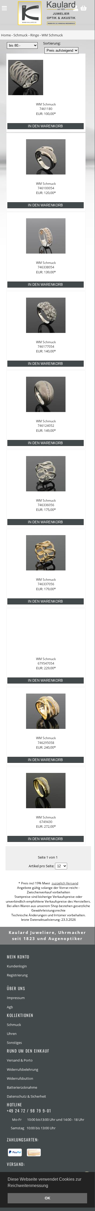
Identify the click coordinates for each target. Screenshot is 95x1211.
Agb (10, 1007)
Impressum (16, 997)
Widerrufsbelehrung (22, 1069)
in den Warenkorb (45, 126)
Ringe (34, 35)
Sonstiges (14, 1042)
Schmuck (20, 35)
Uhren (12, 1033)
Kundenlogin (17, 966)
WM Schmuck (52, 35)
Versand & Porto (20, 1060)
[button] (50, 1186)
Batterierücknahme (22, 1087)
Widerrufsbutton (20, 1078)
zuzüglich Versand (65, 883)
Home (6, 35)
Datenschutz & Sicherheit (26, 1096)
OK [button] (47, 1198)
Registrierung (17, 975)
